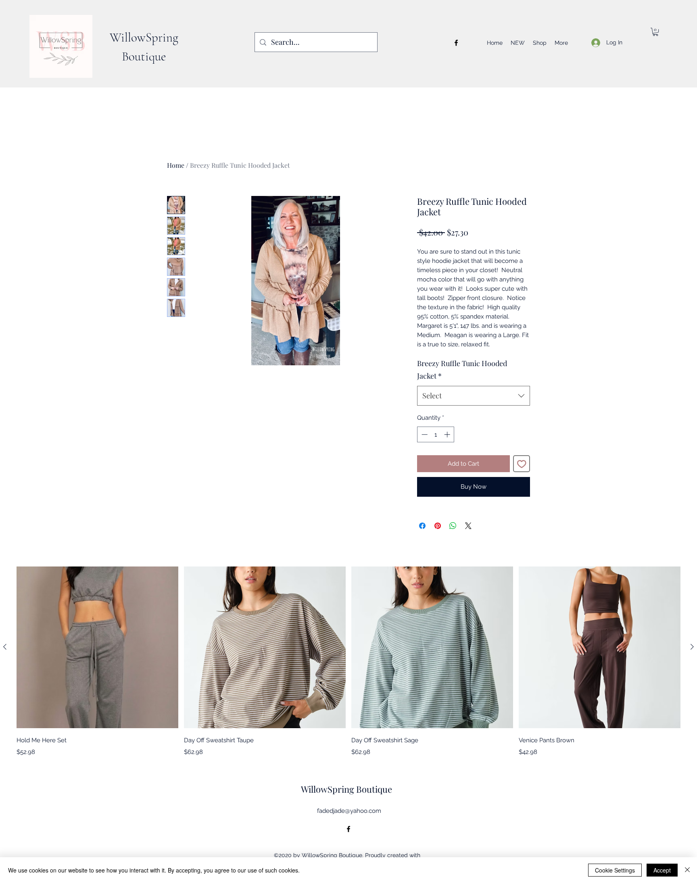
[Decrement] (423, 434)
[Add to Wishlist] (521, 464)
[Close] (687, 870)
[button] (655, 32)
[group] (348, 661)
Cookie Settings (615, 870)
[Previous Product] (5, 647)
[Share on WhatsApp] (453, 526)
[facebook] (456, 43)
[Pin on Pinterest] (437, 526)
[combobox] (473, 396)
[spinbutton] (435, 434)
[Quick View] (97, 647)
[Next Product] (692, 647)
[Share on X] (468, 526)
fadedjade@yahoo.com (349, 810)
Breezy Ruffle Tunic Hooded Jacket (462, 369)
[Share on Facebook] (422, 526)
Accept (662, 870)
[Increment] (447, 434)
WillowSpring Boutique (346, 789)
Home (175, 165)
